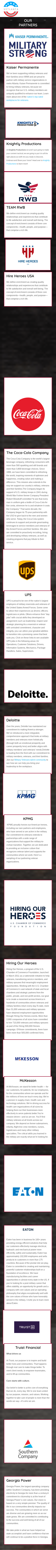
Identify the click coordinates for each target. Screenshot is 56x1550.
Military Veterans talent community (30, 760)
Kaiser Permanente (22, 67)
